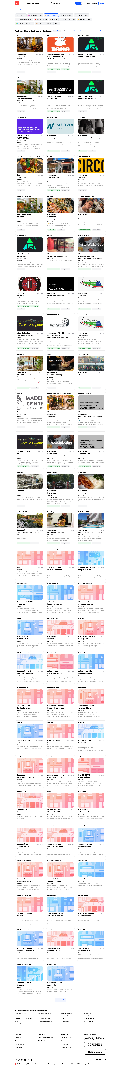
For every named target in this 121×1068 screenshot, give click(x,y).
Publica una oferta (21, 1041)
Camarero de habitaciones (23, 1018)
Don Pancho (20, 472)
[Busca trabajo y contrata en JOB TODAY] (17, 3)
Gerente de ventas (89, 1018)
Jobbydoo (81, 722)
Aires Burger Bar (21, 36)
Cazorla (49, 235)
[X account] (28, 1060)
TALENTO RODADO (83, 36)
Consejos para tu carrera (46, 1037)
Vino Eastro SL (82, 472)
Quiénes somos (66, 1041)
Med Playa (19, 618)
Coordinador (88, 1013)
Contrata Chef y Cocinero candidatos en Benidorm (90, 31)
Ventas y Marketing (36, 15)
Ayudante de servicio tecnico (93, 1015)
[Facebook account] (22, 1060)
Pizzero (40, 1015)
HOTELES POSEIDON (84, 512)
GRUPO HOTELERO (52, 78)
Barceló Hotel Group (53, 653)
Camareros (22, 15)
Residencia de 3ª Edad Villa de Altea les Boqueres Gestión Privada (27, 512)
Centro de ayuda (66, 1047)
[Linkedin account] (31, 1060)
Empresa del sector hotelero (24, 860)
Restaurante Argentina (84, 393)
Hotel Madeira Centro (53, 618)
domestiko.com (21, 756)
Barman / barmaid (66, 1013)
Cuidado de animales (45, 23)
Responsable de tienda (45, 1021)
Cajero (63, 1018)
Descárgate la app (66, 1037)
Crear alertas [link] (56, 31)
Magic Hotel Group (52, 549)
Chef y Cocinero (52, 15)
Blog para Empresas (21, 1044)
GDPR (78, 1064)
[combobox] (37, 3)
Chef (16, 1021)
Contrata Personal (91, 3)
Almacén (54, 19)
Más (55, 23)
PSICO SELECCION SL (84, 235)
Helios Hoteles (82, 687)
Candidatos (18, 1047)
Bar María (50, 196)
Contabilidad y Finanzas (26, 23)
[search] (78, 3)
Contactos (64, 1044)
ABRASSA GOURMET (84, 156)
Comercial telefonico (44, 1013)
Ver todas (41, 1023)
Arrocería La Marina (83, 275)
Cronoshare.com (21, 791)
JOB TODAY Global (43, 1041)
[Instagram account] (19, 1060)
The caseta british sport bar (24, 275)
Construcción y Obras (25, 19)
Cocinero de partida (67, 1015)
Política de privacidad (54, 1064)
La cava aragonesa (22, 314)
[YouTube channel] (25, 1060)
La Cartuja (50, 275)
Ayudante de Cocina (69, 19)
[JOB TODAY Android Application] (100, 1038)
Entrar (102, 3)
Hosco (49, 791)
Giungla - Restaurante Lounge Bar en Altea (59, 393)
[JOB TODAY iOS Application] (89, 1038)
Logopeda (18, 1023)
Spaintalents (81, 117)
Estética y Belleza (82, 15)
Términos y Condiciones (68, 1064)
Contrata (18, 1037)
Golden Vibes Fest (52, 472)
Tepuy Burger (51, 512)
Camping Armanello (84, 433)
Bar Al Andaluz (51, 156)
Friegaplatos (19, 1015)
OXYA (49, 354)
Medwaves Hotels (52, 117)
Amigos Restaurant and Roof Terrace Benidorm (30, 156)
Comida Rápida (42, 19)
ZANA (49, 36)
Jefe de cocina (88, 1021)
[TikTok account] (16, 1060)
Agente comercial (20, 1013)
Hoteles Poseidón (83, 895)
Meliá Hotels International (24, 78)
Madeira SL (20, 393)
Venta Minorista (67, 15)
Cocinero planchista (44, 1018)
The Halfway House (83, 354)
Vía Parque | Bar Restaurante (86, 196)
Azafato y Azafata (85, 19)
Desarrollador (65, 1021)
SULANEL (19, 549)
